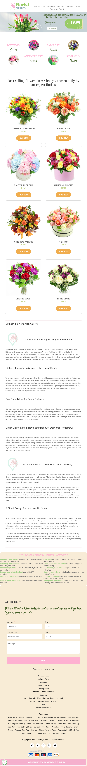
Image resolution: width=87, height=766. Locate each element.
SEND (43, 660)
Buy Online (52, 28)
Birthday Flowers (14, 730)
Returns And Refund (57, 9)
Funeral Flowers (72, 727)
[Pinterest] (55, 745)
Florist (54, 730)
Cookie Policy (49, 717)
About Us (37, 6)
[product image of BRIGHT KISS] (63, 108)
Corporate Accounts (63, 717)
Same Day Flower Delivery (68, 723)
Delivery (52, 6)
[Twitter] (38, 745)
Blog (57, 733)
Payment (77, 6)
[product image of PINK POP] (63, 221)
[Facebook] (32, 745)
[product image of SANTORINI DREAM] (23, 165)
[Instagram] (43, 745)
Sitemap (63, 733)
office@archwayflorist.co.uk (46, 701)
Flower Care (60, 6)
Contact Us (45, 6)
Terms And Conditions (35, 723)
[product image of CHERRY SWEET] (23, 278)
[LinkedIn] (49, 745)
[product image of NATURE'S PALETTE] (23, 221)
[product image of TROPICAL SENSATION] (23, 108)
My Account (31, 733)
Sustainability (20, 723)
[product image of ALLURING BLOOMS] (63, 165)
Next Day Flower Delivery (17, 727)
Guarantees (69, 6)
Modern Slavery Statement (38, 720)
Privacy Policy (63, 720)
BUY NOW (24, 138)
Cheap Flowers (45, 730)
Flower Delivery (50, 723)
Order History (42, 733)
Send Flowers (33, 727)
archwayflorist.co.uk (43, 707)
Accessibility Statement (24, 717)
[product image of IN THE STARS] (63, 278)
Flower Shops (45, 727)
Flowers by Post (64, 730)
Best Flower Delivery (30, 730)
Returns (51, 733)
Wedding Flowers (58, 727)
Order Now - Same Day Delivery (46, 762)
